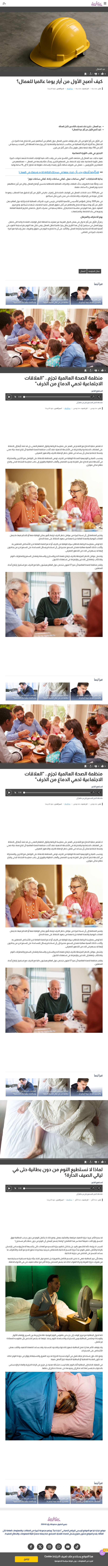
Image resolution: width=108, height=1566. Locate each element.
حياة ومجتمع (52, 9)
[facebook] (31, 1546)
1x (15, 397)
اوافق (26, 1559)
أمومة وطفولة (66, 9)
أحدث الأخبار (93, 9)
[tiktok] (77, 1546)
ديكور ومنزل (39, 9)
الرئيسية (104, 9)
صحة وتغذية (80, 9)
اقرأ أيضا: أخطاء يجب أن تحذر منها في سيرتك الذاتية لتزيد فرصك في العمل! (59, 172)
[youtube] (68, 1546)
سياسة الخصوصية (61, 1561)
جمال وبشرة (26, 9)
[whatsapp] (58, 1546)
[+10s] (99, 397)
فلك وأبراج (4, 9)
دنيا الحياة (70, 89)
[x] (40, 1546)
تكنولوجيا (15, 9)
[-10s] (93, 397)
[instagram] (49, 1546)
